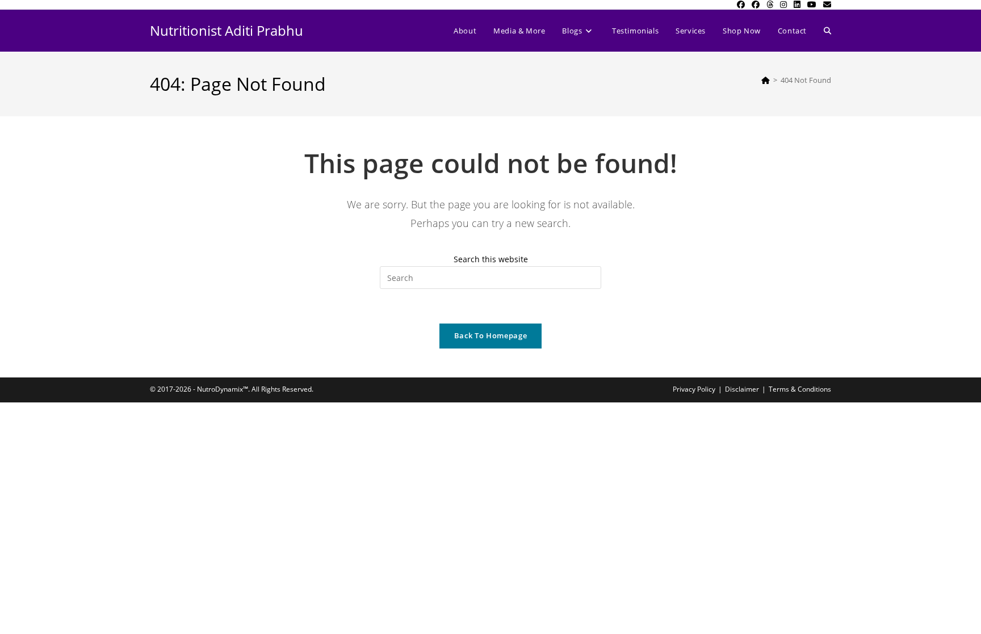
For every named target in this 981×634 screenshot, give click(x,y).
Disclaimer (742, 389)
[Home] (765, 80)
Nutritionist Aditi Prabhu (226, 30)
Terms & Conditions (800, 389)
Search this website (491, 259)
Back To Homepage (490, 335)
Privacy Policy (694, 389)
